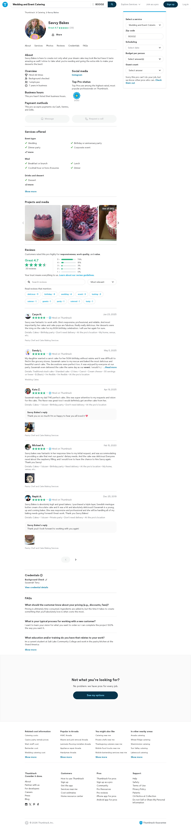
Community (102, 785)
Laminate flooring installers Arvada (75, 744)
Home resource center (72, 796)
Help (135, 778)
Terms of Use (139, 785)
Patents (136, 793)
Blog (27, 799)
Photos (49, 45)
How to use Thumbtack (72, 778)
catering (41, 12)
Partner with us (32, 785)
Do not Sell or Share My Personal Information (149, 801)
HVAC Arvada (66, 735)
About (28, 45)
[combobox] (50, 4)
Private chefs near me (105, 740)
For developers (32, 788)
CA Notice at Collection (144, 796)
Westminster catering (140, 744)
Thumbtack (30, 12)
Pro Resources (104, 789)
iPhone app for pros (106, 796)
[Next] (75, 560)
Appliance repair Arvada (70, 748)
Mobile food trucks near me (108, 748)
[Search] (112, 4)
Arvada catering (138, 735)
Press (27, 795)
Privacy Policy (139, 789)
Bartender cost (31, 748)
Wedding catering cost (35, 753)
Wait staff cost (32, 744)
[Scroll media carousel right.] (118, 223)
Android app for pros (107, 800)
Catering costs (31, 735)
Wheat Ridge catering (140, 740)
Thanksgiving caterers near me (109, 744)
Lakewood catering (139, 753)
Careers (29, 792)
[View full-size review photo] (29, 427)
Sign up (64, 782)
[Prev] (65, 560)
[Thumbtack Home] (5, 4)
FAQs (85, 45)
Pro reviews (102, 793)
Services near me (69, 789)
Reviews (61, 45)
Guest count (132, 64)
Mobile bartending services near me (111, 753)
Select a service (134, 19)
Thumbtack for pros (106, 778)
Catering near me (103, 735)
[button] (35, 29)
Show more (30, 757)
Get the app (67, 785)
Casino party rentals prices (36, 740)
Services (38, 45)
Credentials (73, 45)
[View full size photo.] (43, 223)
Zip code (130, 30)
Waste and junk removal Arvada (74, 740)
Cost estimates (68, 793)
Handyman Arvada (68, 753)
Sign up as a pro (105, 782)
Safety (136, 782)
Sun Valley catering (139, 748)
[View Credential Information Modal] (41, 575)
